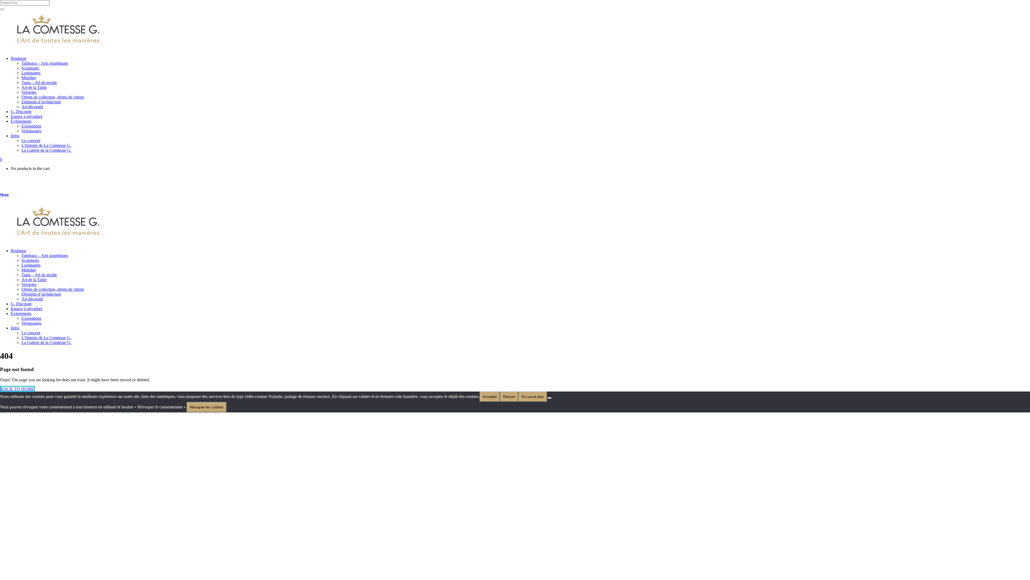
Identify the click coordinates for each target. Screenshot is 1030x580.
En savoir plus (533, 397)
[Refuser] (549, 398)
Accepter (490, 397)
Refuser (509, 397)
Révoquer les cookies (206, 407)
